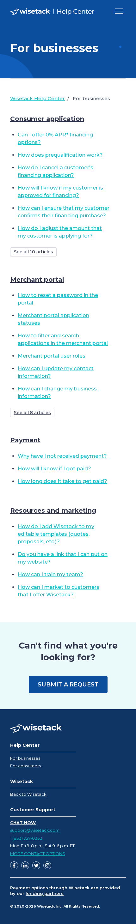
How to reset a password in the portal (58, 299)
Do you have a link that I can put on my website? (63, 558)
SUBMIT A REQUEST (68, 684)
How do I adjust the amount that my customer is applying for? (60, 232)
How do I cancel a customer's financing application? (55, 171)
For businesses (25, 758)
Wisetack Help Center (37, 98)
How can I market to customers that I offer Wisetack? (58, 591)
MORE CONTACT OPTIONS (37, 853)
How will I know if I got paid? (54, 469)
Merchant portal (37, 279)
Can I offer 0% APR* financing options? (55, 138)
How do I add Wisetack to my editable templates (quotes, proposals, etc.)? (56, 534)
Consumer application (47, 119)
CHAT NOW (23, 822)
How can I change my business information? (57, 392)
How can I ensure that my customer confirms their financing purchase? (63, 212)
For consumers (25, 765)
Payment (25, 440)
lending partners (45, 893)
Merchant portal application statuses (53, 319)
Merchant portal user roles (51, 356)
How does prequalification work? (60, 155)
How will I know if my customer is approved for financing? (60, 191)
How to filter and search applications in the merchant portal (63, 339)
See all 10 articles (33, 252)
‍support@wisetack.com (34, 830)
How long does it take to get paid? (62, 481)
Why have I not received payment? (62, 456)
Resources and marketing (53, 510)
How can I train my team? (50, 574)
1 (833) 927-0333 (26, 838)
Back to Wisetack (28, 794)
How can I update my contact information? (56, 372)
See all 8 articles (32, 412)
